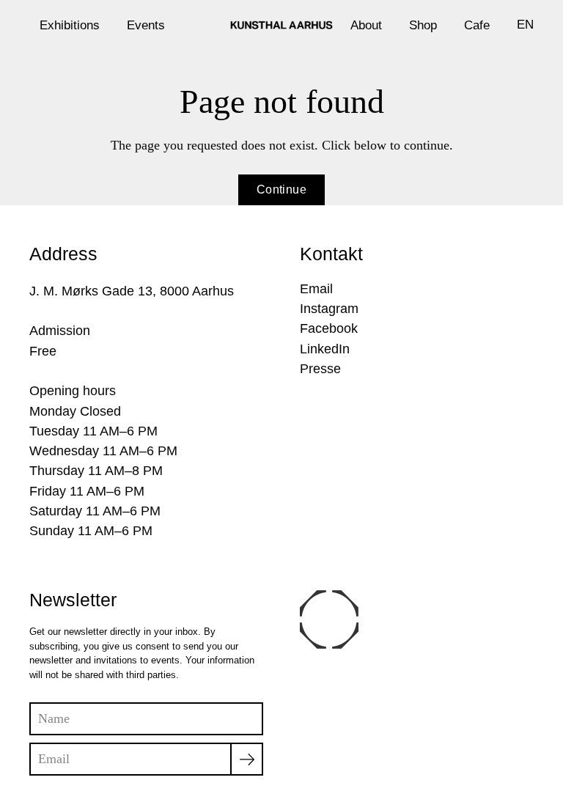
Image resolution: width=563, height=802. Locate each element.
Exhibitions (70, 25)
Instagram (329, 308)
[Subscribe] (246, 759)
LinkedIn (325, 349)
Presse (320, 368)
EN (525, 24)
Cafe (477, 25)
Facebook (329, 328)
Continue (281, 189)
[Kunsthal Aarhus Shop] (281, 25)
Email (316, 289)
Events (146, 25)
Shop (423, 25)
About (366, 25)
